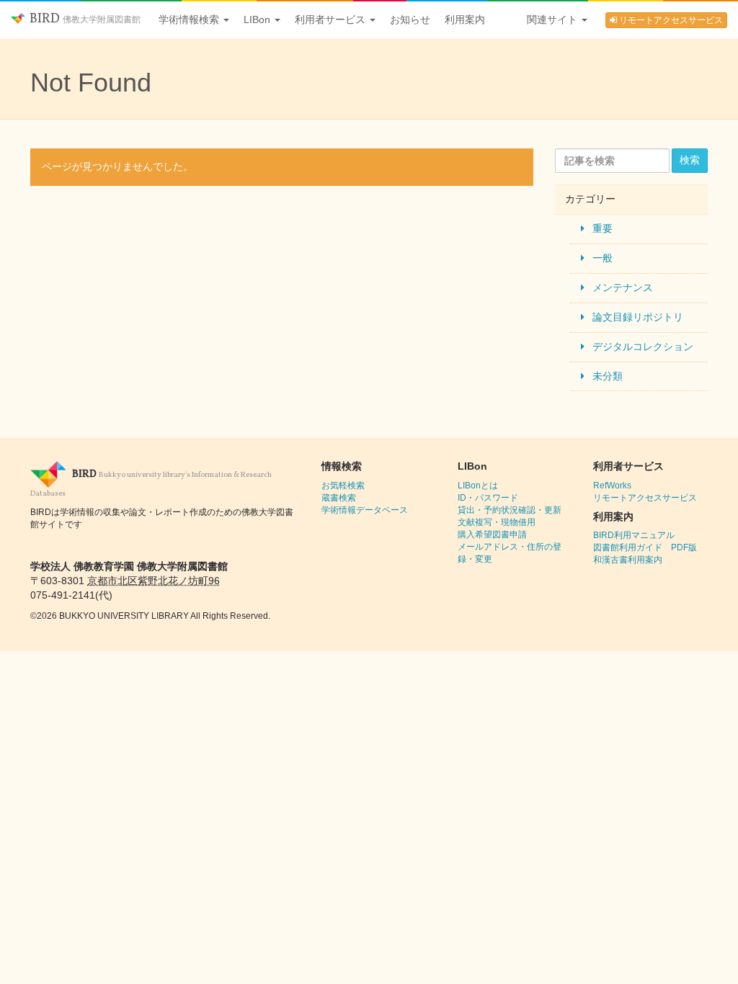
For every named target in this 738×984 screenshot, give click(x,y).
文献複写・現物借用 (496, 522)
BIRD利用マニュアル (634, 535)
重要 (602, 228)
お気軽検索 (343, 485)
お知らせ (410, 19)
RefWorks (612, 485)
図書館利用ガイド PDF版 (645, 547)
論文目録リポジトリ (637, 317)
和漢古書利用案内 (627, 560)
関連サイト (553, 19)
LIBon (258, 19)
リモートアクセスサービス (670, 20)
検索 (690, 160)
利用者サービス (331, 19)
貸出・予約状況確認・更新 (509, 510)
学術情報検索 (190, 19)
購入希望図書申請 (492, 534)
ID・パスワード (488, 498)
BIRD (84, 19)
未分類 (607, 376)
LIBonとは (478, 485)
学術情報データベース (364, 510)
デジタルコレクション (642, 346)
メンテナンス (622, 287)
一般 (602, 258)
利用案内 (465, 19)
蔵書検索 (338, 498)
